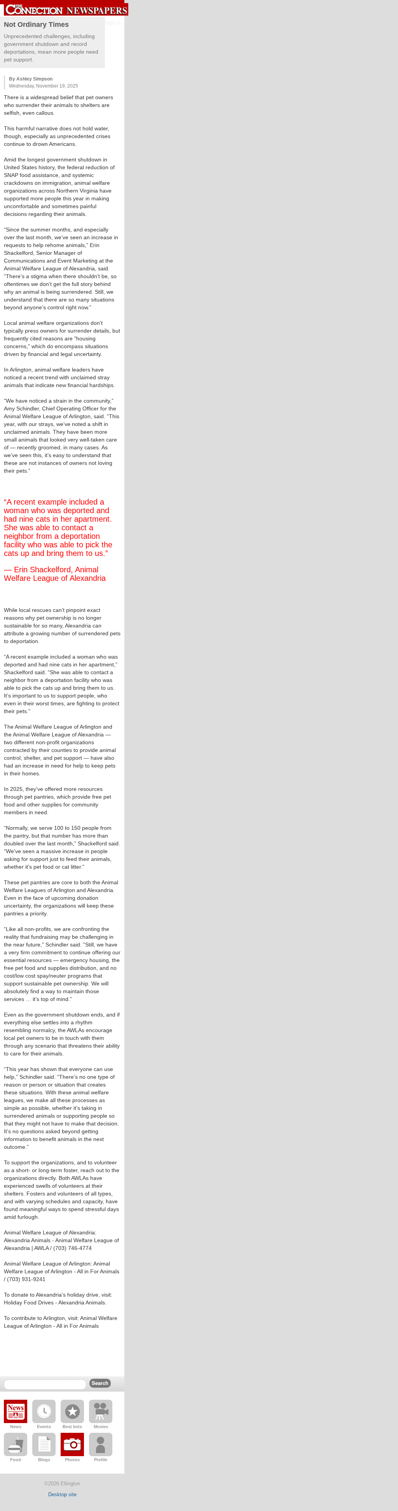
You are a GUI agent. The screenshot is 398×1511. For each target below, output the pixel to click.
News (15, 1426)
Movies (101, 1426)
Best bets (72, 1426)
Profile (100, 1459)
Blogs (44, 1459)
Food (15, 1459)
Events (44, 1426)
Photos (72, 1459)
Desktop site (62, 1494)
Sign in (112, 23)
